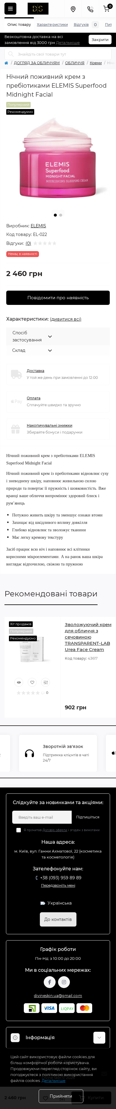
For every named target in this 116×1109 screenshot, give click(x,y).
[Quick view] (18, 682)
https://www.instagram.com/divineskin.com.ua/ (64, 982)
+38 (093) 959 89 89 (60, 877)
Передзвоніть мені (58, 885)
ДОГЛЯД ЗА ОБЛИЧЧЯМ (37, 63)
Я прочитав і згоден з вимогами (62, 830)
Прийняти (61, 1096)
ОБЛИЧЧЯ (74, 63)
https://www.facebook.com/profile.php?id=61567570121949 (50, 982)
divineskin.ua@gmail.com (58, 995)
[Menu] (10, 9)
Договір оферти (55, 830)
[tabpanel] (58, 153)
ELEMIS (38, 226)
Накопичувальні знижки (49, 425)
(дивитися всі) (65, 319)
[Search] (11, 54)
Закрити (100, 39)
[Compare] (45, 682)
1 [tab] (55, 215)
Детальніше (68, 42)
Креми (96, 63)
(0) (28, 243)
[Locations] (72, 8)
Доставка (35, 370)
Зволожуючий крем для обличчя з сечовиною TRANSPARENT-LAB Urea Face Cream (88, 637)
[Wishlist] (32, 682)
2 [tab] (60, 215)
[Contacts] (90, 8)
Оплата (33, 398)
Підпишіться (87, 817)
